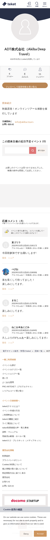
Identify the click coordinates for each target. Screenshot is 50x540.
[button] (3, 527)
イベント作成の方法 (11, 410)
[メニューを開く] (45, 4)
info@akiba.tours (24, 121)
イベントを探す (9, 365)
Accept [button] (40, 534)
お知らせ (6, 481)
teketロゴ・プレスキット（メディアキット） (22, 440)
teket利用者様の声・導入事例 (15, 427)
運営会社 (6, 477)
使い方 (5, 378)
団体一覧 (38, 351)
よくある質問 (8, 382)
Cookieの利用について (12, 464)
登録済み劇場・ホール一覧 (14, 436)
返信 (4, 258)
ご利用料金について (11, 415)
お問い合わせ (8, 486)
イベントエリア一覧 (11, 373)
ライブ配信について (11, 423)
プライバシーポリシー (12, 460)
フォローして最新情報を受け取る (21, 86)
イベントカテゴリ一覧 (12, 369)
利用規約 (6, 456)
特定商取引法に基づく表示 (14, 473)
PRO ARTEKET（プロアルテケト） (17, 386)
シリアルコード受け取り (13, 391)
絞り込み (41, 150)
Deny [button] (26, 534)
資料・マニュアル (10, 432)
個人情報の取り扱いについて (15, 468)
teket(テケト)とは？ (11, 406)
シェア (11, 258)
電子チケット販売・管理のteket (17, 351)
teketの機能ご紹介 (10, 419)
